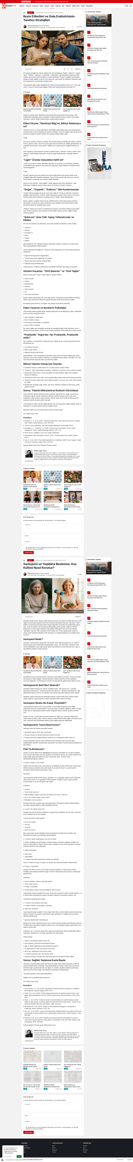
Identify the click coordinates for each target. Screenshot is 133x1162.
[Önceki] (32, 1)
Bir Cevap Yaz (28, 517)
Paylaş (130, 1159)
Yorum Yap (120, 1159)
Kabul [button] (19, 1156)
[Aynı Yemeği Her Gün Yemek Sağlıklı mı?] (72, 103)
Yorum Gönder (28, 552)
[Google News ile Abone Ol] (28, 69)
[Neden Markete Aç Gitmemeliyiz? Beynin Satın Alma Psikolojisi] (73, 500)
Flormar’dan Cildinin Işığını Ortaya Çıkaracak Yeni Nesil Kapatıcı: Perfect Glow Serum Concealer (98, 113)
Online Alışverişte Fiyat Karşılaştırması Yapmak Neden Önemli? (96, 24)
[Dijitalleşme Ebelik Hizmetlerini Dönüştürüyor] (53, 500)
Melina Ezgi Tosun (33, 25)
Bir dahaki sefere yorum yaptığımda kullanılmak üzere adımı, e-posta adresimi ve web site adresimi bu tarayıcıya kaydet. (52, 548)
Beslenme (46, 753)
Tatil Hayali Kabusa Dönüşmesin (97, 88)
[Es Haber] (9, 5)
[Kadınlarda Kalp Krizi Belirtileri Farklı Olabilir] (32, 103)
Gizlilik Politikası (7, 1156)
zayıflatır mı (45, 85)
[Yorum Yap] (64, 69)
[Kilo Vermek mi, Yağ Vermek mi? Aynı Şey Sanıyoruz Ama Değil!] (32, 500)
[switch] (126, 6)
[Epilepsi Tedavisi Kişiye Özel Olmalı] (52, 103)
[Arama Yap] (130, 6)
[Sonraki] (34, 1)
